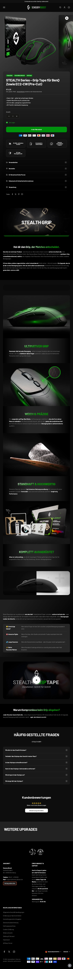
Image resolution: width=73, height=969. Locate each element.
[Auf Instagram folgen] (14, 951)
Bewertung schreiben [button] (36, 810)
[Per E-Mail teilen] (22, 194)
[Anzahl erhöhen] (16, 116)
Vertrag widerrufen (9, 883)
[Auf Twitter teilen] (15, 194)
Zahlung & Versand (8, 936)
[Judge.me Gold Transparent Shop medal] (33, 852)
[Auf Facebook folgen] (4, 951)
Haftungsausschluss (9, 926)
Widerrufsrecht (8, 933)
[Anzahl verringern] (9, 116)
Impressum (6, 940)
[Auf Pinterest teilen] (18, 194)
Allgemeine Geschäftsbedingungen (13, 912)
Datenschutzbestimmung (10, 922)
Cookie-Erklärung (8, 929)
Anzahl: (8, 112)
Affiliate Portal (7, 943)
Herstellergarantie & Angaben (12, 919)
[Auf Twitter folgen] (9, 951)
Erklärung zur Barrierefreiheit (12, 916)
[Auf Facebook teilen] (12, 194)
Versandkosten (21, 91)
